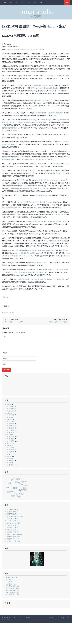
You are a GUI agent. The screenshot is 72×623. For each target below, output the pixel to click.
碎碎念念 (11, 460)
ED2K (21, 492)
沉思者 (9, 445)
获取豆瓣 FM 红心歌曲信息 (15, 516)
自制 (23, 2)
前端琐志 (11, 423)
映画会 (9, 435)
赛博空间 (11, 432)
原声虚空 (11, 417)
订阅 (35, 2)
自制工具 (19, 484)
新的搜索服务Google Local (40, 100)
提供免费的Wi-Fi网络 (28, 253)
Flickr (22, 486)
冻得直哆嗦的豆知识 (13, 539)
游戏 (17, 497)
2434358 (51, 618)
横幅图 (24, 487)
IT (6, 486)
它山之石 (11, 449)
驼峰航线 (11, 465)
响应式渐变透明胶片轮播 (14, 534)
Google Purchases (16, 166)
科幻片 (11, 494)
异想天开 (11, 452)
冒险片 (15, 478)
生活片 (8, 491)
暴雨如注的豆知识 (12, 527)
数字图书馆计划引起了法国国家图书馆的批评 (48, 113)
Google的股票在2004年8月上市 (54, 241)
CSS (12, 484)
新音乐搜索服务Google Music (37, 263)
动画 (8, 487)
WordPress (25, 482)
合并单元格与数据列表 (13, 536)
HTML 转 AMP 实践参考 (14, 523)
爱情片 (19, 480)
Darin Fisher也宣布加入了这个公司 (46, 88)
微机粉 (9, 419)
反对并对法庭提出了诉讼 (58, 173)
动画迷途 (11, 406)
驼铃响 (9, 456)
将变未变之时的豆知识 (13, 541)
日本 (9, 482)
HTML (26, 487)
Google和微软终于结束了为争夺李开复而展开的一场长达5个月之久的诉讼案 (39, 279)
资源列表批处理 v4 (12, 514)
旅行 (11, 480)
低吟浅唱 (11, 415)
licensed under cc (21, 618)
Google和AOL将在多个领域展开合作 (35, 272)
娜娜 (9, 489)
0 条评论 (24, 29)
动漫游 (9, 404)
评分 (17, 2)
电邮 (29, 2)
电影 (18, 496)
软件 (22, 495)
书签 (12, 313)
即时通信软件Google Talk (42, 195)
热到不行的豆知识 (12, 532)
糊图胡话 (11, 463)
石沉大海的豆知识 (12, 521)
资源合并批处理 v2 (12, 512)
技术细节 (11, 426)
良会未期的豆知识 (12, 509)
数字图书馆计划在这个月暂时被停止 (46, 180)
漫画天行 (11, 411)
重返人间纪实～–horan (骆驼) (14, 321)
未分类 (6, 313)
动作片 (12, 492)
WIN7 (16, 486)
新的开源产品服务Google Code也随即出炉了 (33, 122)
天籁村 (9, 413)
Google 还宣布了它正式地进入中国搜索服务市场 (41, 159)
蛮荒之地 (11, 454)
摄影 (12, 495)
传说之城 (11, 447)
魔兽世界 (17, 480)
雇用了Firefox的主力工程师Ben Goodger (41, 85)
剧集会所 (11, 436)
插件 (13, 480)
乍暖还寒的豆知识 (12, 525)
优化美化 (11, 421)
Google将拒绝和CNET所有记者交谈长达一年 (33, 188)
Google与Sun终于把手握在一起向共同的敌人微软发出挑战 (47, 221)
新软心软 (11, 428)
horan (5, 29)
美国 (15, 489)
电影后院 (11, 441)
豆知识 (20, 479)
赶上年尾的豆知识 (12, 518)
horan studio (36, 11)
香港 (20, 483)
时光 (11, 2)
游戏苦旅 (11, 408)
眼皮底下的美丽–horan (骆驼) (58, 321)
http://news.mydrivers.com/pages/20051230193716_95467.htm (25, 49)
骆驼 (5, 2)
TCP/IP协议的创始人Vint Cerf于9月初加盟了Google (34, 202)
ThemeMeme (66, 618)
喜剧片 (25, 491)
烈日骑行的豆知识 (12, 530)
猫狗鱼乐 (11, 458)
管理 (41, 2)
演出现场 (11, 439)
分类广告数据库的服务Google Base (42, 250)
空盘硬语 (11, 430)
